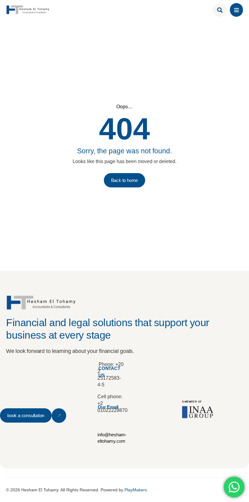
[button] (236, 10)
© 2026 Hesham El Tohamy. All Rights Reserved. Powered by (76, 489)
